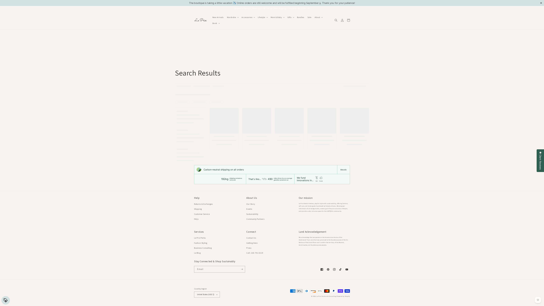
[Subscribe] (242, 269)
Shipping (198, 209)
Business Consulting (203, 248)
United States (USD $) (205, 294)
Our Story (250, 204)
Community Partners (255, 219)
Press (248, 248)
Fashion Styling (200, 243)
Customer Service (202, 214)
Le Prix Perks (200, 238)
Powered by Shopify (343, 296)
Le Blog (197, 253)
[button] (232, 17)
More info (343, 169)
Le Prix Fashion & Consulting (326, 296)
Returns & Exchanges (203, 204)
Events (249, 209)
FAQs (196, 219)
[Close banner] (541, 3)
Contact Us (251, 238)
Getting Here (251, 243)
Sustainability (252, 214)
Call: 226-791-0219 (254, 253)
